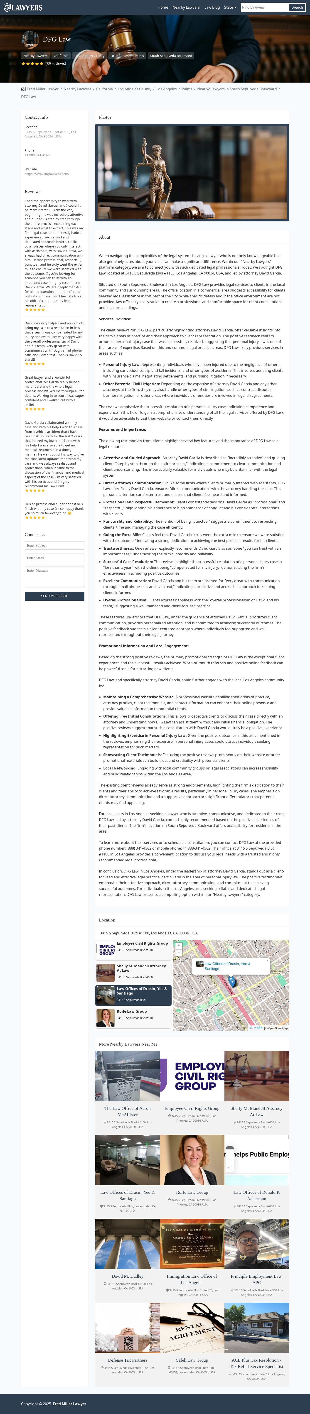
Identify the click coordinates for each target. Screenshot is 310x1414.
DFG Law (28, 96)
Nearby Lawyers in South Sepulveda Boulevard (237, 88)
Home (163, 7)
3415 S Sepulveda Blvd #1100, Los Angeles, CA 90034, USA (50, 134)
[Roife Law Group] (192, 1160)
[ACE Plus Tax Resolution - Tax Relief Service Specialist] (256, 1328)
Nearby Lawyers (186, 7)
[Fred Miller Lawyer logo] (23, 10)
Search (297, 7)
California (61, 56)
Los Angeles (120, 56)
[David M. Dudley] (127, 1244)
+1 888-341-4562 (37, 155)
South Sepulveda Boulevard (171, 56)
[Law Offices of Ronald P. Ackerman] (256, 1160)
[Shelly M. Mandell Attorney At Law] (256, 1076)
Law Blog (212, 7)
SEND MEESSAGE (54, 596)
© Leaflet (256, 1027)
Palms (139, 56)
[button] (232, 983)
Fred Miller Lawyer (43, 88)
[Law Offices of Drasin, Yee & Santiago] (127, 1160)
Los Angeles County (89, 56)
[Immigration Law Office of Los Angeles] (192, 1244)
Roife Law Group (231, 968)
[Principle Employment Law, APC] (256, 1244)
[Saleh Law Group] (192, 1328)
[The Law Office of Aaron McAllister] (127, 1076)
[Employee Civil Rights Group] (192, 1076)
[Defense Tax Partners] (127, 1328)
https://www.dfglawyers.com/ (47, 174)
